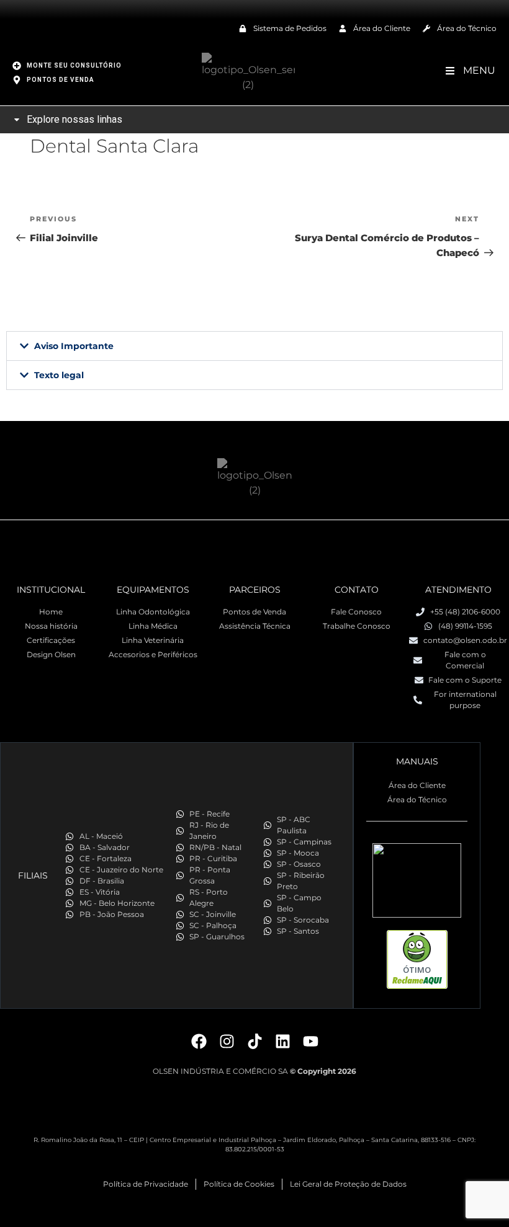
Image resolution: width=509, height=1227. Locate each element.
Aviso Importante (74, 346)
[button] (254, 346)
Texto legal (59, 375)
